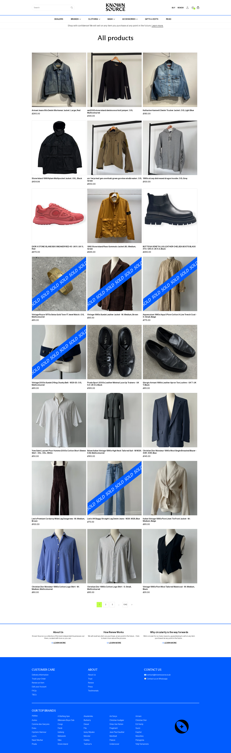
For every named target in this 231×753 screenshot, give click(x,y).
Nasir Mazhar (37, 740)
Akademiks (88, 716)
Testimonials (93, 691)
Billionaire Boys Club (66, 720)
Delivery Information (40, 675)
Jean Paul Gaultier (116, 732)
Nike (59, 740)
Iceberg (61, 732)
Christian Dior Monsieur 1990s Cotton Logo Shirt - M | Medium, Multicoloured (55, 587)
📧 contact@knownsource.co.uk (157, 675)
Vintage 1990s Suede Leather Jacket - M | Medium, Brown (112, 314)
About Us (92, 675)
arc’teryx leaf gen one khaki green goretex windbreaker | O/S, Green (114, 179)
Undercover (114, 744)
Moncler (87, 736)
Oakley (87, 740)
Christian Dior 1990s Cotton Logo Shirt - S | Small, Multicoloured (109, 587)
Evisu (34, 728)
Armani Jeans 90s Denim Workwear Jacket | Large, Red (56, 110)
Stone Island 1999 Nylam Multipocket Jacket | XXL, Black (57, 178)
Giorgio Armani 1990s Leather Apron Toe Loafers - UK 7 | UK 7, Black (169, 383)
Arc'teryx (113, 716)
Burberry (87, 720)
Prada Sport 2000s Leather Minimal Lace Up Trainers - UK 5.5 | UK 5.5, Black (113, 383)
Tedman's (88, 744)
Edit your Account (39, 687)
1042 (125, 604)
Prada (34, 744)
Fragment (113, 728)
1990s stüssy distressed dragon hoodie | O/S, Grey (165, 178)
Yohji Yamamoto (142, 744)
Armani (138, 716)
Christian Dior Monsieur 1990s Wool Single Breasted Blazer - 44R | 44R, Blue (170, 451)
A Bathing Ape (64, 716)
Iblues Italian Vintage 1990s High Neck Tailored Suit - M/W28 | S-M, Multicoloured (114, 451)
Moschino (139, 736)
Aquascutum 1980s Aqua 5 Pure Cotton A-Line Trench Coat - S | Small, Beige (170, 315)
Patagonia (139, 740)
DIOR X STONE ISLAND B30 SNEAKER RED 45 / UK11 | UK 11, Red (57, 247)
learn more (59, 643)
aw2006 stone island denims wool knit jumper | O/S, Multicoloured (110, 111)
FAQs (34, 691)
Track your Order (39, 679)
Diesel (86, 724)
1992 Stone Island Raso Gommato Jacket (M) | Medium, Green (111, 247)
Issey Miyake (89, 732)
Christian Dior (141, 720)
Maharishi (62, 736)
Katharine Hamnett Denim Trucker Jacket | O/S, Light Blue (168, 110)
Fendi (60, 728)
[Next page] (131, 604)
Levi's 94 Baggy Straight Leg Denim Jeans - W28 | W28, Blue (113, 518)
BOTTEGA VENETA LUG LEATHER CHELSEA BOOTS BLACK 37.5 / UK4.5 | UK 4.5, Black (169, 247)
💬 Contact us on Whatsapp (155, 679)
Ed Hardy (139, 724)
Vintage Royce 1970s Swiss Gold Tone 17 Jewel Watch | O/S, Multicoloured (58, 315)
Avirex (34, 720)
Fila (85, 728)
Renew (91, 683)
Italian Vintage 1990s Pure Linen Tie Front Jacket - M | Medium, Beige (166, 519)
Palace (112, 740)
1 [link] (99, 605)
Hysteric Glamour (39, 732)
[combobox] (53, 7)
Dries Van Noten (116, 724)
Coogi (60, 724)
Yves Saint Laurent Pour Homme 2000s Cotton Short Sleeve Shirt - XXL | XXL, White (59, 451)
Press (90, 687)
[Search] (71, 7)
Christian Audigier (116, 720)
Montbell (113, 736)
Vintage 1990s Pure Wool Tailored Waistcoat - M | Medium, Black (169, 587)
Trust (90, 679)
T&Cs (34, 695)
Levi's (34, 736)
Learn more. (157, 26)
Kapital (138, 732)
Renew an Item (38, 683)
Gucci (137, 728)
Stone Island (63, 744)
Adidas (35, 716)
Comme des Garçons (40, 724)
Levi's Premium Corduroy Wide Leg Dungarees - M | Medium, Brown (58, 519)
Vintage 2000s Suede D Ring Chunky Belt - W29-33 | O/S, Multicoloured (57, 383)
